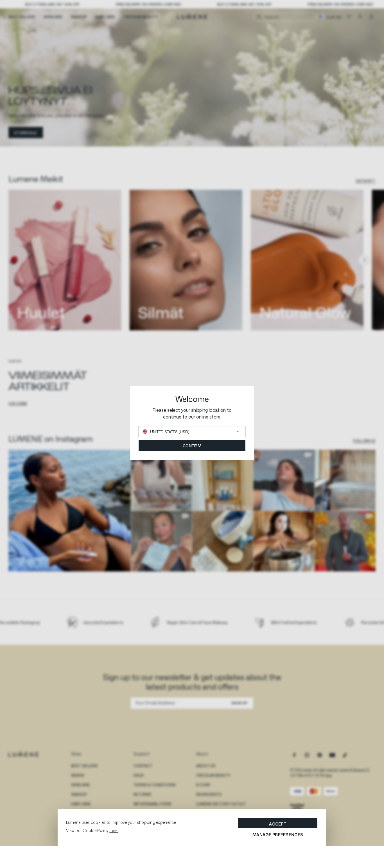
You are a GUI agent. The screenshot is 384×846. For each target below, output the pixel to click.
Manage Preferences (277, 834)
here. (113, 830)
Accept (277, 824)
